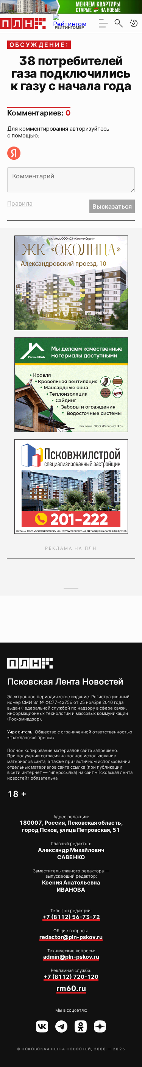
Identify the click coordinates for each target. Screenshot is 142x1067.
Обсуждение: (39, 44)
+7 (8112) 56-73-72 (71, 917)
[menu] (103, 23)
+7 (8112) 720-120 (71, 976)
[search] (118, 23)
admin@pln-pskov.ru (71, 956)
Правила (20, 203)
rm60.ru (71, 988)
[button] (134, 23)
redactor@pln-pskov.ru (71, 937)
